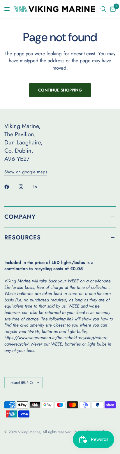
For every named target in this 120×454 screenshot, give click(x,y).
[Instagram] (25, 186)
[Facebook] (10, 186)
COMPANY (20, 217)
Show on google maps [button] (25, 172)
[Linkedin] (39, 186)
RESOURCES (22, 237)
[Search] (103, 9)
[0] (112, 9)
